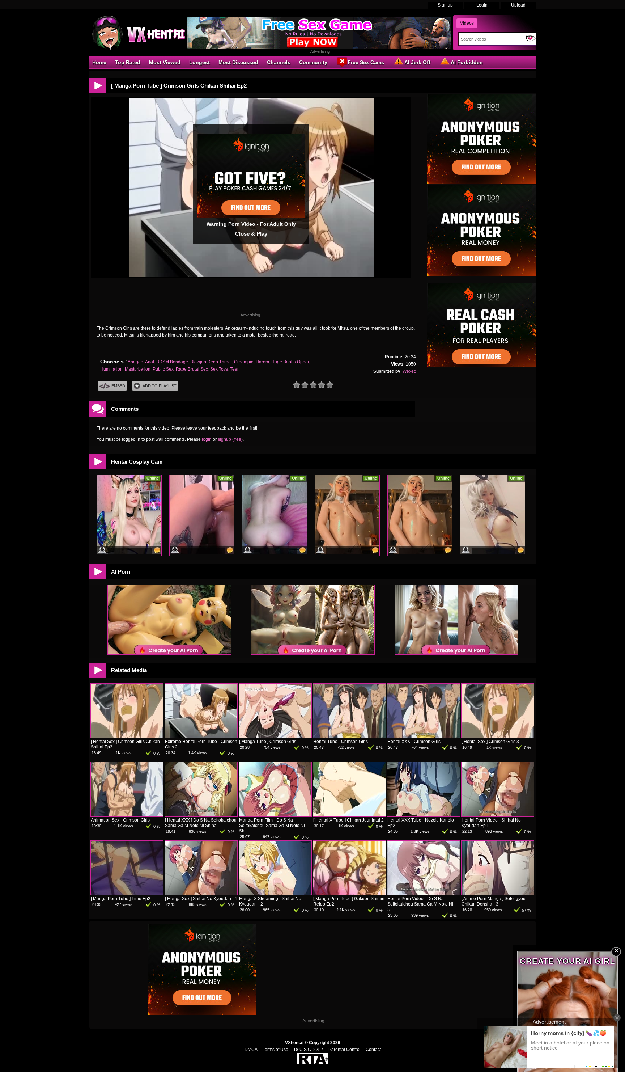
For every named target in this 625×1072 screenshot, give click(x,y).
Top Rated (127, 62)
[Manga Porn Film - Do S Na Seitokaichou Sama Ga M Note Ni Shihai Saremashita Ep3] (275, 815)
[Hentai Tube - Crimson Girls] (349, 736)
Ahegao (135, 361)
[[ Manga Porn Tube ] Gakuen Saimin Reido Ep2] (349, 893)
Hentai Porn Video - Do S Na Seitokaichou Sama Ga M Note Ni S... (420, 904)
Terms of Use (275, 1049)
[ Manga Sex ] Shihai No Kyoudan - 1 (201, 898)
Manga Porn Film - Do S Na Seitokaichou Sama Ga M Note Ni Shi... (272, 825)
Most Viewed (164, 62)
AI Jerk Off (417, 62)
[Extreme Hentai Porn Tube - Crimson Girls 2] (201, 736)
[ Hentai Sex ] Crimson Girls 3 (490, 741)
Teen (235, 369)
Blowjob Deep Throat (211, 361)
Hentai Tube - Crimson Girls (340, 741)
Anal (149, 361)
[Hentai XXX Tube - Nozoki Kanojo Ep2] (423, 815)
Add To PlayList (160, 386)
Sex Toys (219, 369)
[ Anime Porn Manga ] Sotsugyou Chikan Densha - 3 (494, 901)
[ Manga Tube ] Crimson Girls (267, 741)
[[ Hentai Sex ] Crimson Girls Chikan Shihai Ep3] (127, 736)
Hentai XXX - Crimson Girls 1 (415, 741)
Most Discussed (238, 62)
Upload (518, 5)
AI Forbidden (467, 62)
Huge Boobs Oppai (290, 361)
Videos (467, 23)
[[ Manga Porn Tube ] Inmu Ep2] (127, 893)
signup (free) (230, 439)
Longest (199, 62)
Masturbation (137, 369)
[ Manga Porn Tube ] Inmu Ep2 (120, 898)
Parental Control (344, 1049)
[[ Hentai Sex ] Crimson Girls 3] (498, 736)
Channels (278, 62)
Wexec (409, 371)
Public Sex (163, 369)
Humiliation (111, 369)
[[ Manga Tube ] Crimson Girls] (275, 736)
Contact (373, 1049)
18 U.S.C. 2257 (308, 1049)
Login (482, 5)
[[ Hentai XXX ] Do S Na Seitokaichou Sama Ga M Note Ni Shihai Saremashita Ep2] (201, 815)
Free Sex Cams (366, 62)
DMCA (251, 1049)
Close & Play (251, 234)
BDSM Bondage (172, 361)
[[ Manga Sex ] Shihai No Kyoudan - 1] (201, 893)
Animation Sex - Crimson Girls (120, 820)
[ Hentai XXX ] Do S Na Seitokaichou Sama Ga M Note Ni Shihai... (201, 823)
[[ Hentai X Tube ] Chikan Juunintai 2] (349, 815)
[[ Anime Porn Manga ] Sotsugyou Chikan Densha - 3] (498, 893)
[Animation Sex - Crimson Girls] (127, 815)
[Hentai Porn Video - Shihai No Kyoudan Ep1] (498, 815)
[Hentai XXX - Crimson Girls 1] (423, 736)
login (207, 439)
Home (99, 62)
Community (313, 62)
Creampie (244, 361)
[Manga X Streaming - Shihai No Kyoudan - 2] (275, 893)
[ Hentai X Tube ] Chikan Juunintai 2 (348, 820)
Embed (118, 386)
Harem (262, 361)
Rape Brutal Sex (192, 369)
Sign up (445, 5)
